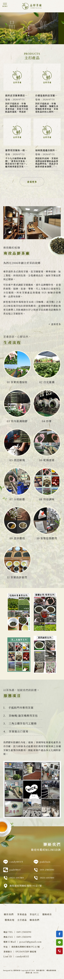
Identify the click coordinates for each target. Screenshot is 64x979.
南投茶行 (18, 910)
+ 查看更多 (55, 324)
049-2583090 (47, 869)
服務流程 (9, 919)
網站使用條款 (51, 970)
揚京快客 (16, 970)
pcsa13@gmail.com (30, 941)
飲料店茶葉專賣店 (46, 910)
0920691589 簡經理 (26, 951)
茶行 (10, 910)
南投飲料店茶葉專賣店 (32, 913)
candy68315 (16, 861)
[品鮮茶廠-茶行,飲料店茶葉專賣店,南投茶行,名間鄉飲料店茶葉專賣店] (32, 6)
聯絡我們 (34, 919)
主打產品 (22, 919)
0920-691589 (17, 877)
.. (58, 970)
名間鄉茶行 (30, 910)
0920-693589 (47, 877)
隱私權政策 (40, 970)
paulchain (45, 861)
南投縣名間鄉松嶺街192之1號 (26, 885)
